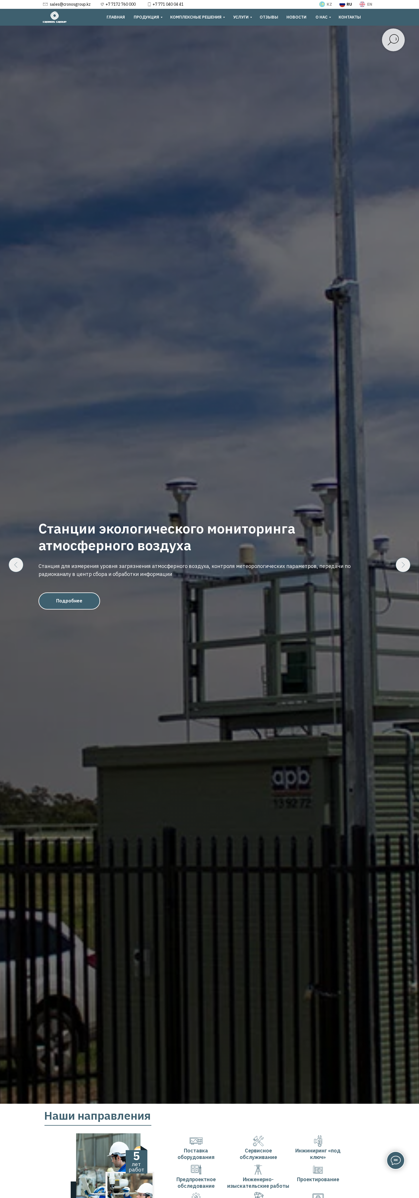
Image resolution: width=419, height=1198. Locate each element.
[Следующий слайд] (403, 564)
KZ (329, 4)
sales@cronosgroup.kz (70, 4)
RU (349, 4)
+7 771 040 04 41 (168, 4)
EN (369, 4)
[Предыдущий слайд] (16, 564)
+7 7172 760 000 (120, 4)
